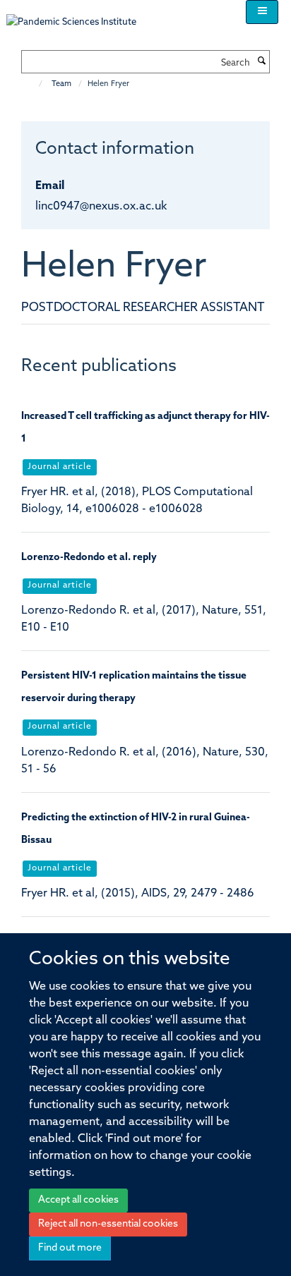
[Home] (33, 84)
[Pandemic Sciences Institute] (78, 15)
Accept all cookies (78, 1200)
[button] (262, 12)
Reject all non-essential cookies (108, 1224)
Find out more (70, 1248)
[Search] (261, 62)
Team (61, 84)
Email (49, 186)
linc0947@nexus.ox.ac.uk (101, 206)
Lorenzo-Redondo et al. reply (89, 557)
